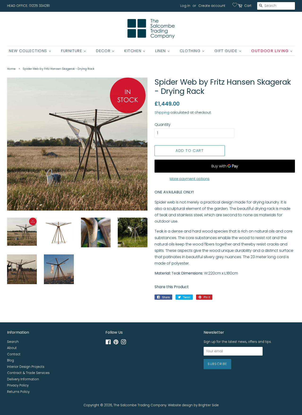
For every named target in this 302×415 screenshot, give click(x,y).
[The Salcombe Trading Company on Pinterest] (115, 343)
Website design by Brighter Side (193, 405)
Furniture (72, 51)
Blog (10, 360)
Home (11, 69)
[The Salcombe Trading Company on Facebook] (108, 343)
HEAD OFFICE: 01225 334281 (28, 5)
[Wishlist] (235, 5)
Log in (185, 5)
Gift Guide (226, 51)
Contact (14, 354)
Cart (248, 5)
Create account (211, 5)
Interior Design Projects (25, 367)
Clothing (191, 51)
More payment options (190, 178)
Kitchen (133, 51)
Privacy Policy (18, 385)
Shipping (162, 112)
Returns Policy (18, 392)
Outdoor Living (270, 51)
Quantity (163, 124)
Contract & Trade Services (28, 373)
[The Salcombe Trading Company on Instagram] (123, 343)
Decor (104, 51)
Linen (161, 51)
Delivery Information (23, 379)
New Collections (29, 51)
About (12, 348)
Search (13, 342)
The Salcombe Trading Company (139, 405)
